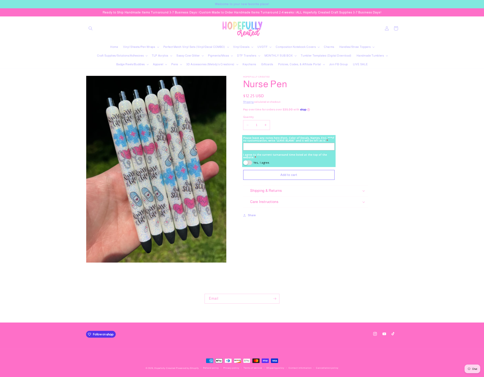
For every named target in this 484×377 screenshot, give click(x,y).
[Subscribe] (274, 299)
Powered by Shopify (187, 368)
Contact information (300, 368)
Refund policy (211, 368)
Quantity (248, 116)
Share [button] (252, 215)
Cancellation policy (327, 368)
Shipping (248, 101)
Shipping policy (275, 368)
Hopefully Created (164, 368)
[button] (90, 28)
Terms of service (253, 368)
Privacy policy (231, 368)
